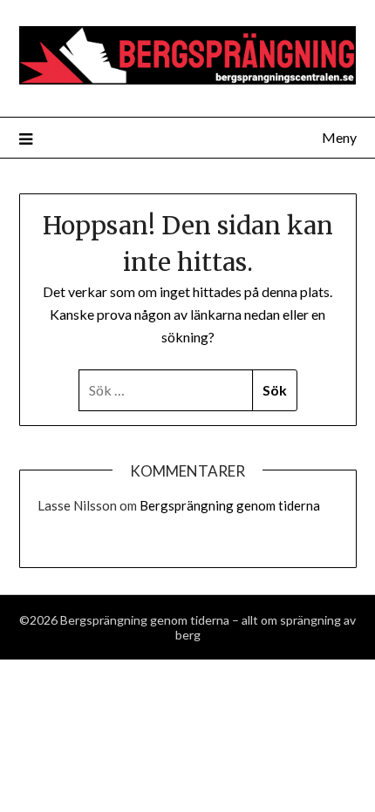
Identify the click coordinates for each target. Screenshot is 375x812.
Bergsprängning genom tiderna (230, 505)
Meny (339, 137)
